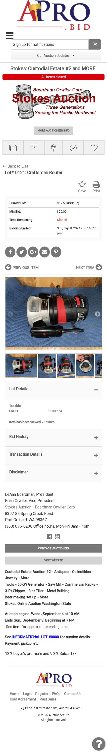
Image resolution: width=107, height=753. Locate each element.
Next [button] (97, 313)
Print (96, 191)
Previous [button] (9, 313)
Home (14, 694)
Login (27, 694)
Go (95, 44)
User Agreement (23, 699)
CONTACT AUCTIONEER (53, 548)
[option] (53, 313)
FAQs (56, 694)
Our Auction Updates (53, 56)
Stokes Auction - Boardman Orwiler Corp (40, 507)
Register (42, 694)
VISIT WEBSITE (53, 560)
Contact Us (72, 694)
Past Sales (48, 699)
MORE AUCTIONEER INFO (54, 130)
